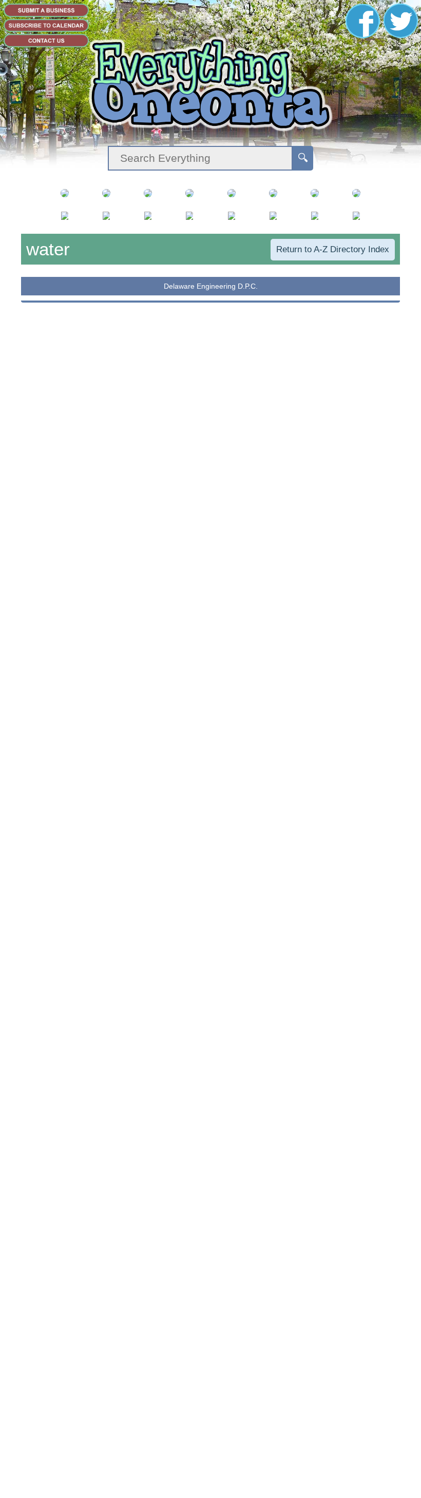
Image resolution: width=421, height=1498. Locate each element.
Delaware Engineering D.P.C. (211, 286)
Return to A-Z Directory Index (332, 249)
